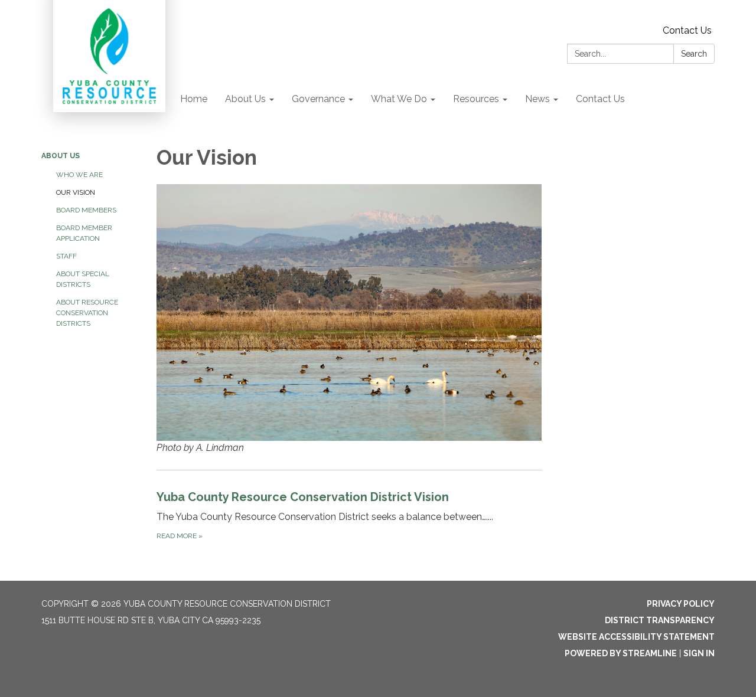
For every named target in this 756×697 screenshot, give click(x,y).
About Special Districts (82, 279)
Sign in (699, 653)
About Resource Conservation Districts (87, 313)
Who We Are (79, 175)
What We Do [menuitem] (399, 98)
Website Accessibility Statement (636, 637)
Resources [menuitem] (476, 98)
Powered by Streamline (621, 653)
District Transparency (660, 620)
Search (694, 53)
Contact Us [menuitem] (600, 98)
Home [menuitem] (193, 98)
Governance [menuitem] (318, 98)
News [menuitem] (537, 98)
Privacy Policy (681, 603)
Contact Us (687, 30)
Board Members (86, 210)
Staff (66, 256)
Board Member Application (84, 233)
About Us (60, 156)
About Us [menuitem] (245, 98)
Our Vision (75, 192)
